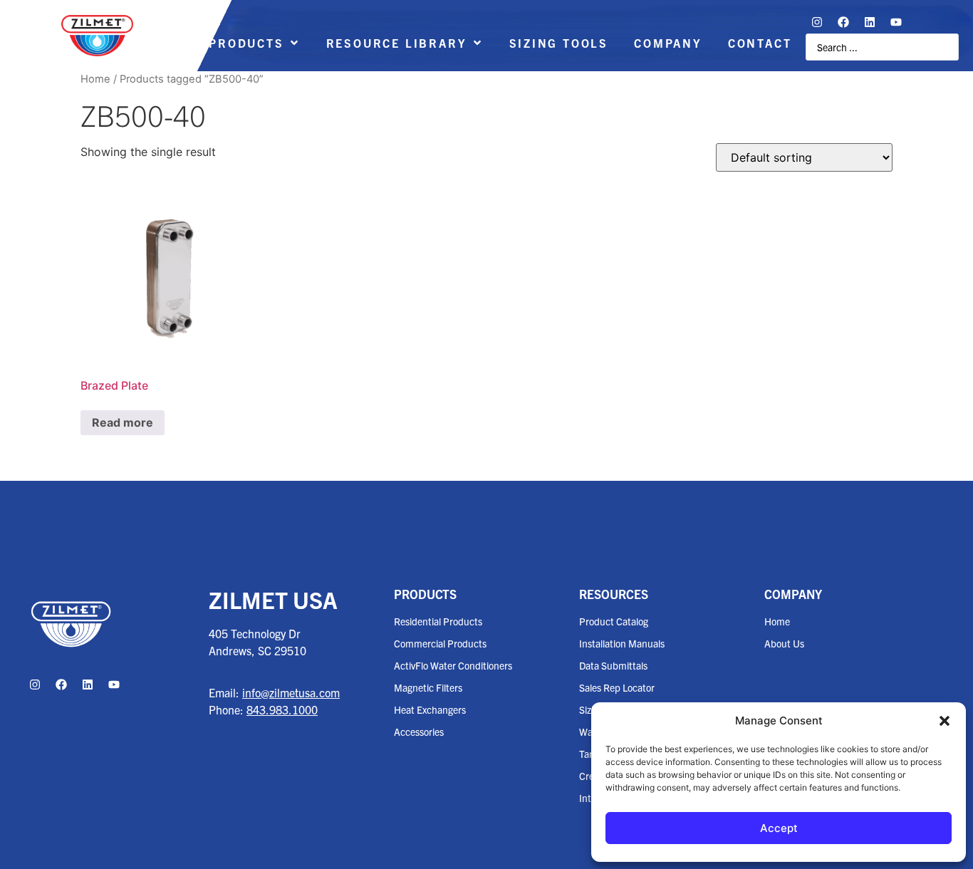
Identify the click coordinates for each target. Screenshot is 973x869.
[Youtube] (896, 22)
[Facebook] (843, 22)
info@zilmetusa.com (291, 692)
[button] (944, 721)
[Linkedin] (869, 22)
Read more (122, 422)
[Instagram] (817, 22)
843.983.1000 (282, 709)
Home (95, 79)
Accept (779, 828)
